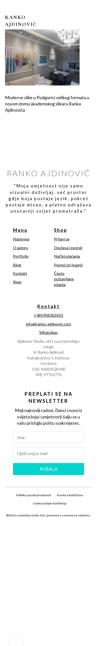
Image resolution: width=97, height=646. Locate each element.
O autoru (20, 247)
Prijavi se (61, 239)
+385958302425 (48, 315)
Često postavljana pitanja (64, 279)
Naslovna (21, 239)
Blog (17, 264)
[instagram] (48, 527)
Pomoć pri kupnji (68, 264)
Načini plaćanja (67, 256)
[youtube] (65, 527)
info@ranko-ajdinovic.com (48, 324)
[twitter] (40, 527)
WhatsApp (48, 332)
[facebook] (31, 527)
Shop (17, 281)
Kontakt (20, 273)
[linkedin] (56, 527)
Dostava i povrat (68, 247)
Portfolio (21, 256)
